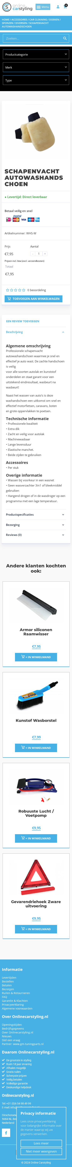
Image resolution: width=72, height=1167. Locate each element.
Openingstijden (12, 1024)
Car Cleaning (38, 19)
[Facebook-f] (6, 1133)
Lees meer (41, 1143)
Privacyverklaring (13, 1004)
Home (5, 19)
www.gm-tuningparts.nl (28, 1044)
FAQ (4, 997)
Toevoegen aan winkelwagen (36, 299)
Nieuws (7, 1036)
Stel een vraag (11, 1040)
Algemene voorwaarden (17, 1008)
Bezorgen (8, 989)
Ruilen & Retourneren (16, 993)
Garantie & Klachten (15, 1001)
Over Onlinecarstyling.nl (17, 1032)
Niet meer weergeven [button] (41, 1151)
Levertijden (9, 977)
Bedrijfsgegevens (13, 1028)
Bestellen (8, 981)
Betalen (7, 985)
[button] (43, 7)
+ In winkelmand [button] (38, 657)
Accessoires (19, 19)
